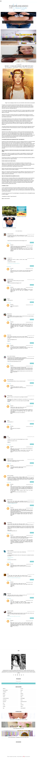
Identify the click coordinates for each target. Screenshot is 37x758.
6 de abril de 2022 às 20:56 (29, 322)
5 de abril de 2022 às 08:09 (30, 314)
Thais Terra (9, 335)
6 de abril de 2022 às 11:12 (31, 500)
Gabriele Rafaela (10, 279)
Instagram (9, 558)
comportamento (16, 67)
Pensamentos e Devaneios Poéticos (14, 263)
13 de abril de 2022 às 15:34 (30, 611)
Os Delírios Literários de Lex (12, 503)
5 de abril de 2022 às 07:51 (30, 299)
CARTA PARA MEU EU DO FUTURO (18, 728)
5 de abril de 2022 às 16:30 (30, 436)
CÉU (8, 436)
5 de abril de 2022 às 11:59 (31, 380)
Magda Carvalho (10, 458)
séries (24, 67)
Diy (21, 691)
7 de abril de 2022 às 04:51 (30, 574)
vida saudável (23, 708)
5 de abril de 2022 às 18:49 (30, 459)
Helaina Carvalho (10, 610)
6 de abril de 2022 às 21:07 (29, 385)
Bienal (22, 690)
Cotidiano (21, 67)
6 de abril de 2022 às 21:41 (29, 535)
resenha (22, 704)
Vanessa (11, 244)
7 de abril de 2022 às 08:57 (29, 582)
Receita (22, 695)
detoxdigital (23, 698)
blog (21, 696)
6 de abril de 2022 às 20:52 (29, 268)
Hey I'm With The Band (11, 356)
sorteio (4, 706)
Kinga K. (8, 298)
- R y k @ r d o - (10, 258)
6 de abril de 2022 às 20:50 (29, 245)
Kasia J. (8, 420)
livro (21, 703)
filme (21, 699)
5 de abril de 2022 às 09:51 (30, 335)
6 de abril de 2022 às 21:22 (29, 426)
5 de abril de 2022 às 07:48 (30, 279)
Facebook (15, 577)
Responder (31, 242)
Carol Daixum (9, 522)
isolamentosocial (23, 701)
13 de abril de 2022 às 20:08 (29, 600)
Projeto (4, 695)
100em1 (4, 688)
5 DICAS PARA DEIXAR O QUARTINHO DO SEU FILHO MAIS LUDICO (18, 737)
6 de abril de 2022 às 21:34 (29, 484)
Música (22, 693)
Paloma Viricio (9, 395)
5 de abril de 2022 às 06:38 (30, 258)
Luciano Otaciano (10, 233)
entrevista (4, 699)
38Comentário (30, 67)
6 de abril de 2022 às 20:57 (29, 345)
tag (3, 708)
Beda (6, 67)
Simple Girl (9, 593)
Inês (8, 574)
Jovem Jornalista (10, 550)
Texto (27, 67)
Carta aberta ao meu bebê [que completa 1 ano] (18, 719)
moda (4, 704)
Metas (4, 693)
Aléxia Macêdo (9, 499)
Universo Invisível (17, 616)
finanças (4, 701)
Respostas (9, 243)
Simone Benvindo (10, 379)
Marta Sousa (9, 313)
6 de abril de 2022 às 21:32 (29, 465)
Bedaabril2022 (9, 67)
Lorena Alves (28, 756)
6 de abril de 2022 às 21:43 (29, 564)
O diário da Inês (10, 577)
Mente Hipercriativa (11, 616)
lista (3, 703)
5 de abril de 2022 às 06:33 (30, 234)
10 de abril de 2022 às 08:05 (30, 594)
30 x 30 (22, 688)
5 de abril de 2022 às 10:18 (31, 356)
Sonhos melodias (10, 475)
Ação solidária (5, 690)
